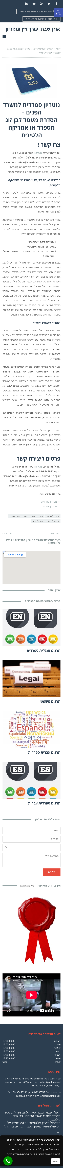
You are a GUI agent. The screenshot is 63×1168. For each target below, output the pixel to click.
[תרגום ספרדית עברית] (31, 780)
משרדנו (38, 153)
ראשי (58, 48)
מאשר (55, 1161)
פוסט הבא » (7, 533)
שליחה (51, 872)
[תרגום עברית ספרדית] (31, 729)
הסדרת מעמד (37, 516)
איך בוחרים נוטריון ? (40, 885)
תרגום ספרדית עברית (44, 803)
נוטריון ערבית (50, 506)
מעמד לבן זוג (53, 521)
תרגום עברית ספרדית (44, 752)
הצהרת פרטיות (14, 1154)
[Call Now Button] (8, 1161)
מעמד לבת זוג (38, 521)
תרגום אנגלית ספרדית (43, 650)
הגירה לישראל (53, 516)
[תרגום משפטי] (31, 678)
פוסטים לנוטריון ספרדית (43, 48)
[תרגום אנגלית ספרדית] (31, 627)
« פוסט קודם (55, 533)
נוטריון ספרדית (49, 501)
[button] (58, 12)
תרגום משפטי (50, 701)
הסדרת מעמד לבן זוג (18, 516)
